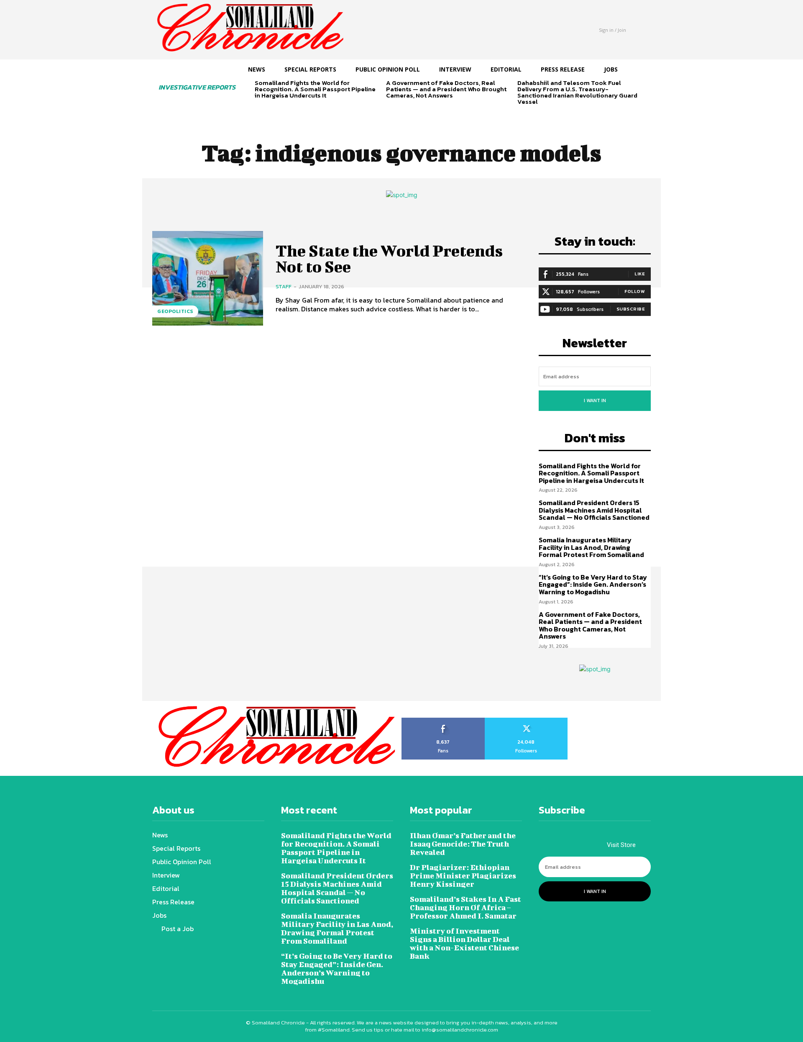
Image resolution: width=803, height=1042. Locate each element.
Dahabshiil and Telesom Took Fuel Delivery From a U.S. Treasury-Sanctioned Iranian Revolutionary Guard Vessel (577, 92)
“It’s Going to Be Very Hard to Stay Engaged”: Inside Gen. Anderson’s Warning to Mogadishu (593, 584)
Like (639, 273)
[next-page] (273, 110)
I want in (595, 400)
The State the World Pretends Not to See (389, 258)
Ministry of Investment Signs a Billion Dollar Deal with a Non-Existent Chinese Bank (464, 943)
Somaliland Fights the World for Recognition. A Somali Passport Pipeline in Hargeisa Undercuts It (315, 89)
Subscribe (630, 308)
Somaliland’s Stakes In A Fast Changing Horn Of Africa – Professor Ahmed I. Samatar (465, 907)
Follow (634, 291)
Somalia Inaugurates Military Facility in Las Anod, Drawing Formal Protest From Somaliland (591, 547)
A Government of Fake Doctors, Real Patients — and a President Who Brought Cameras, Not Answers (446, 89)
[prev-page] (260, 110)
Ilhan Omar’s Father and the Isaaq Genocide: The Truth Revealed (463, 844)
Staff (284, 286)
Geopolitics (175, 311)
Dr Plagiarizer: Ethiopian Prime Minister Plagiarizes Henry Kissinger (463, 875)
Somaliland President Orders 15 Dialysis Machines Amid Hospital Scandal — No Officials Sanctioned (594, 510)
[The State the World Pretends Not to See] (207, 278)
